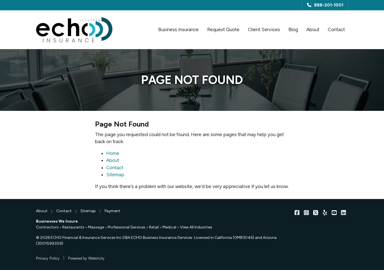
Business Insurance (178, 29)
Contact (336, 29)
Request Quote (223, 29)
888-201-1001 (328, 5)
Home (112, 153)
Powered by (86, 258)
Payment (112, 211)
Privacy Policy (48, 258)
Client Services (264, 29)
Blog (293, 29)
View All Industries (196, 227)
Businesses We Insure (57, 221)
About (312, 29)
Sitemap (115, 174)
